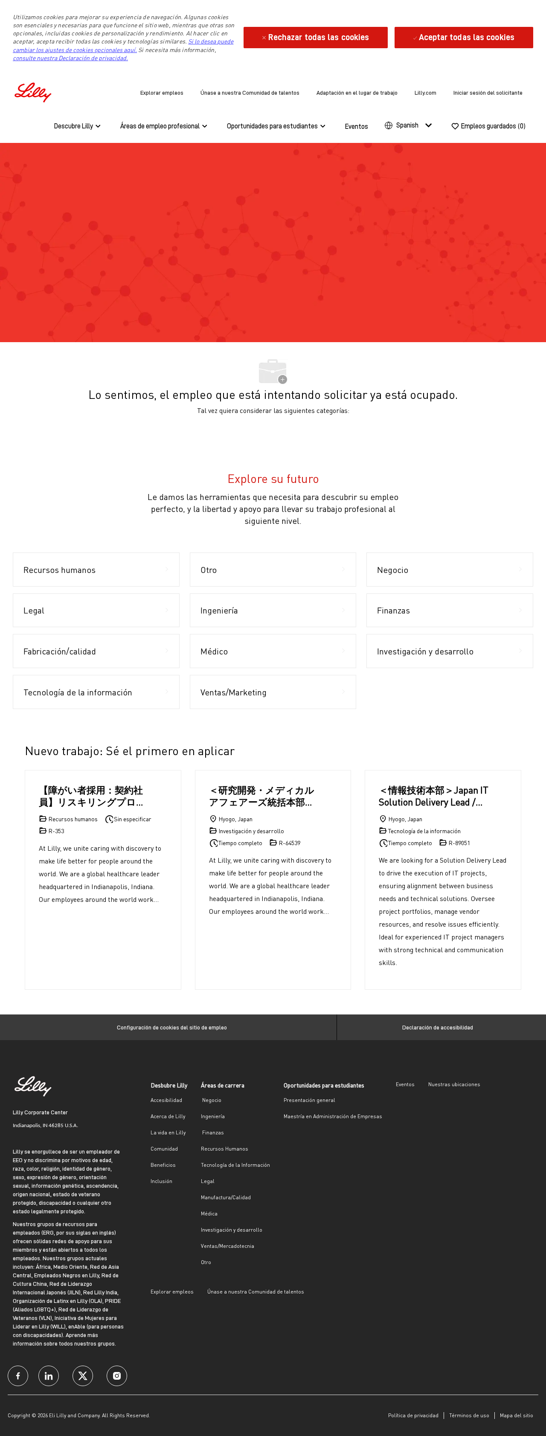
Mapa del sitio (516, 1415)
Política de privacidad (413, 1415)
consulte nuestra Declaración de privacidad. (70, 57)
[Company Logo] (34, 91)
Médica (209, 1213)
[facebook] (18, 1376)
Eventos (356, 126)
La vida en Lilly (168, 1132)
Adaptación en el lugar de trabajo (357, 93)
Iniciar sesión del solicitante (488, 93)
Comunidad (164, 1148)
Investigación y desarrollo (231, 1230)
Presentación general (309, 1100)
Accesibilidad (166, 1100)
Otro (206, 1262)
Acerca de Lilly (168, 1116)
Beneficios (163, 1165)
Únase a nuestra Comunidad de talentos (249, 93)
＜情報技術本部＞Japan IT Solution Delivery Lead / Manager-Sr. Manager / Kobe (433, 796)
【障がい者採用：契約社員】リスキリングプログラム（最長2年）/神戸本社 (92, 796)
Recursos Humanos (224, 1148)
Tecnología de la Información (235, 1165)
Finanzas (212, 1132)
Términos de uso (469, 1415)
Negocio (211, 1100)
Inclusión (161, 1181)
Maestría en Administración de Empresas (333, 1116)
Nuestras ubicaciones (454, 1084)
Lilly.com (425, 93)
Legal (208, 1181)
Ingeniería (213, 1116)
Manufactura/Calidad (226, 1197)
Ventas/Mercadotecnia (227, 1246)
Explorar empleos (161, 93)
